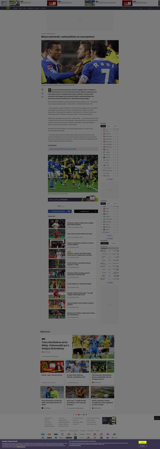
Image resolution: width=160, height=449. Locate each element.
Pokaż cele (142, 445)
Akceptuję (142, 442)
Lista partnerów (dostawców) (75, 445)
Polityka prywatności (21, 446)
